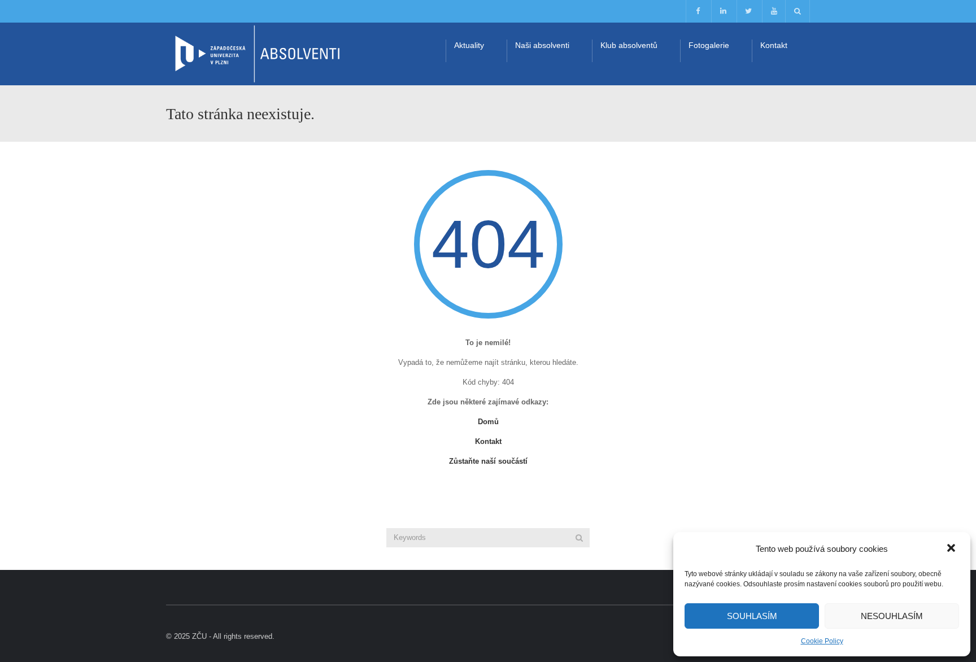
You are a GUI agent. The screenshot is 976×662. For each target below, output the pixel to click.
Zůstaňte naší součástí (488, 461)
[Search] (579, 537)
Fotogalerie (709, 45)
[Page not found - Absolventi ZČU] (256, 53)
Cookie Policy (822, 641)
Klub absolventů (628, 45)
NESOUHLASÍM (892, 616)
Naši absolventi (542, 45)
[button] (952, 549)
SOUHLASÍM (752, 616)
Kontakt (773, 45)
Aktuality (469, 45)
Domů (488, 421)
